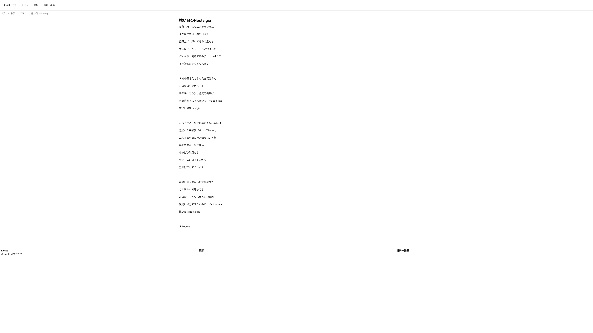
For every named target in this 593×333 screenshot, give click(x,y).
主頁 (3, 13)
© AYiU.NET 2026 (11, 254)
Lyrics (25, 5)
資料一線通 (49, 5)
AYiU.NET (10, 5)
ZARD (23, 13)
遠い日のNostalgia (40, 13)
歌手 (13, 13)
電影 (36, 5)
